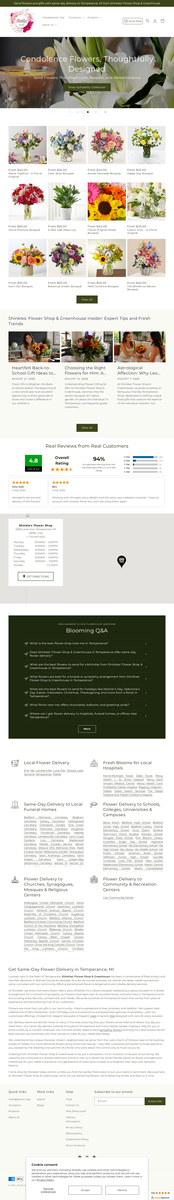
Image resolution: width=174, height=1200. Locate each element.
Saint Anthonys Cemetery (57, 855)
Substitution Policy (77, 1139)
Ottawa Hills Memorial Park (56, 847)
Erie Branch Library (149, 837)
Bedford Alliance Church (66, 918)
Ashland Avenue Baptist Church (60, 910)
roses (93, 1016)
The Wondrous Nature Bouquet (141, 288)
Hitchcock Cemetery (54, 828)
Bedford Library (141, 826)
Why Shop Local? (76, 1111)
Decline (122, 1190)
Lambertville (44, 770)
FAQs (69, 1099)
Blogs (40, 1105)
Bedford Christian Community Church (48, 921)
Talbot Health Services (129, 791)
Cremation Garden (52, 825)
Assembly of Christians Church (46, 914)
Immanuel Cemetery (55, 832)
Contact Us (72, 1105)
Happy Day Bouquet (140, 173)
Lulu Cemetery (51, 840)
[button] (76, 17)
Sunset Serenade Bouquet (104, 173)
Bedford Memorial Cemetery (46, 817)
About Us (14, 1117)
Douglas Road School (118, 837)
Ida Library (126, 849)
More (87, 728)
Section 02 (76, 863)
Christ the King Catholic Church (54, 944)
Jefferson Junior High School (126, 857)
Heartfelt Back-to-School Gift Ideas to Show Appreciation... (33, 370)
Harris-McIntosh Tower (118, 775)
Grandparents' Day (19, 1099)
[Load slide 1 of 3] (77, 112)
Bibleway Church (60, 929)
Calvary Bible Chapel (54, 937)
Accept (85, 1190)
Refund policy (74, 1133)
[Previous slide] (69, 112)
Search (41, 1099)
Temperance (43, 774)
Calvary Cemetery (52, 821)
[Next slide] (96, 112)
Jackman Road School (145, 853)
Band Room (111, 822)
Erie (26, 770)
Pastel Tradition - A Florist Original (25, 175)
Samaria (29, 774)
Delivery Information (73, 1119)
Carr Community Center (118, 897)
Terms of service (75, 1145)
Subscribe (155, 1101)
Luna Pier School (130, 860)
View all (87, 299)
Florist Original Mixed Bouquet (102, 231)
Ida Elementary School (142, 845)
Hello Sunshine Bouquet (103, 286)
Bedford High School (136, 822)
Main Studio (154, 860)
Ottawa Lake (75, 770)
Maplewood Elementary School (123, 864)
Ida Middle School (146, 849)
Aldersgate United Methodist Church (49, 902)
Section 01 (60, 863)
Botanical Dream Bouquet (65, 286)
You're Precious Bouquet (24, 229)
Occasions (14, 1105)
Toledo (57, 774)
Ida (32, 770)
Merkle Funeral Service (55, 844)
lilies (112, 1016)
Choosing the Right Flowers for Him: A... (86, 370)
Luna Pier (59, 770)
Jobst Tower (144, 775)
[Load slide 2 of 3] (82, 112)
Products (13, 1111)
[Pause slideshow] (104, 112)
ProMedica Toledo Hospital (120, 787)
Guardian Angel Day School (125, 841)
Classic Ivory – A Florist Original (142, 231)
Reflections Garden (56, 851)
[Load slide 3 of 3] (87, 112)
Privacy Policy (45, 1180)
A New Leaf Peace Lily (62, 229)
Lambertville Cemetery (52, 836)
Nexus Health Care (149, 783)
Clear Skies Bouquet (61, 173)
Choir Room (141, 830)
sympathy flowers (111, 1029)
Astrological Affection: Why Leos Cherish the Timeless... (138, 370)
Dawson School (151, 834)
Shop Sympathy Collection (87, 87)
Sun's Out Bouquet (20, 286)
